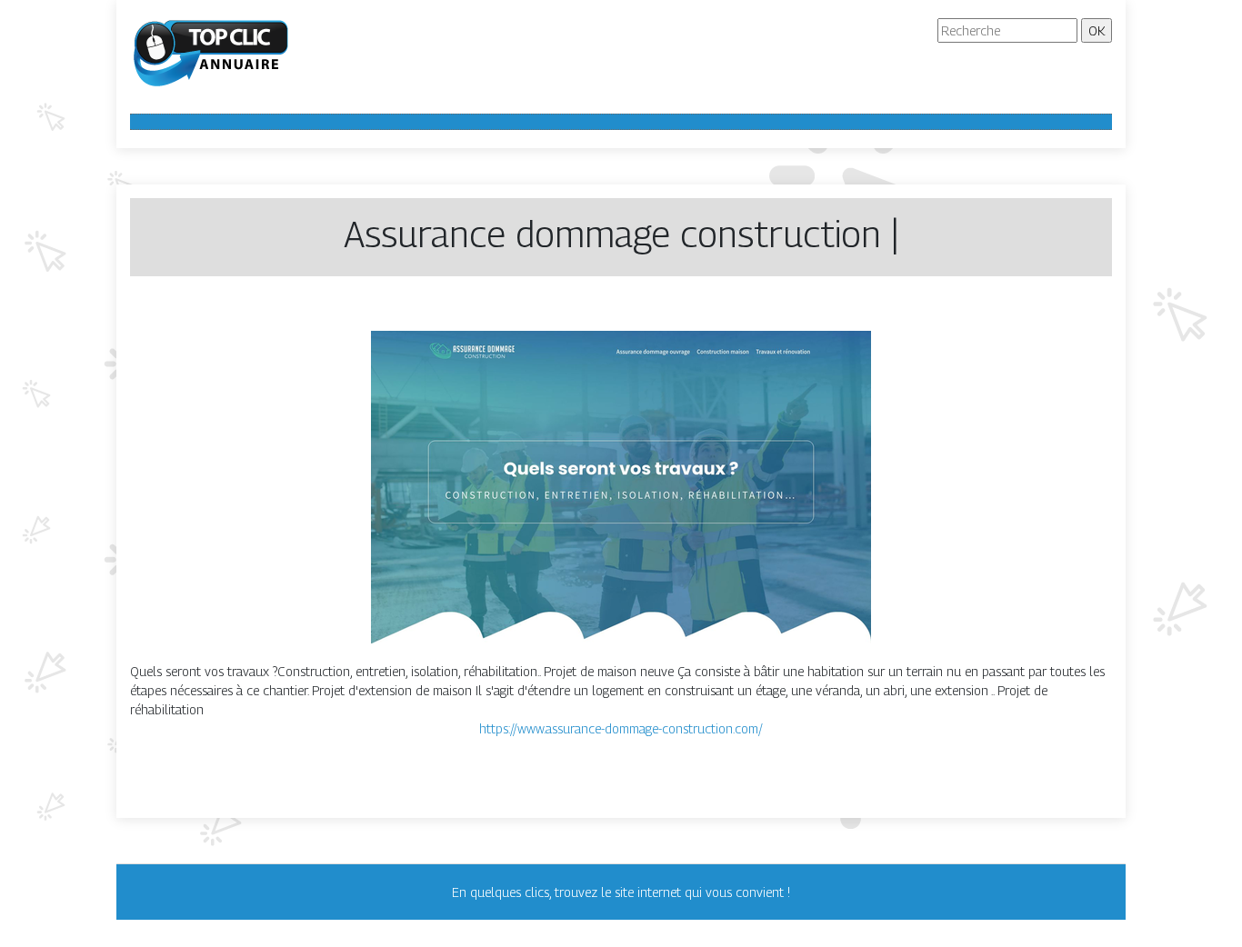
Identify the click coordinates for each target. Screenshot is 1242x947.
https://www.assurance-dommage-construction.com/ (621, 728)
